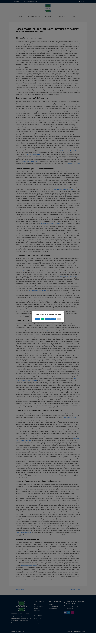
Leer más (37, 318)
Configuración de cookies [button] (51, 318)
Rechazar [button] (59, 318)
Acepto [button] (42, 318)
